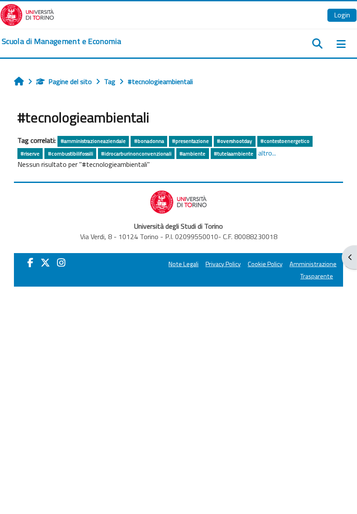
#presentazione (190, 141)
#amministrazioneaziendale (93, 141)
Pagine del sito (70, 81)
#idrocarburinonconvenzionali (136, 153)
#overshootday (234, 141)
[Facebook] (30, 262)
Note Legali (183, 264)
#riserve (30, 153)
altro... (267, 153)
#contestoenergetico (285, 141)
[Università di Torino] (27, 14)
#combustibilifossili (70, 153)
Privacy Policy (223, 264)
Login (342, 15)
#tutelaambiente (233, 153)
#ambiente (192, 153)
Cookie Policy (265, 264)
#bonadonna (149, 141)
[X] (45, 262)
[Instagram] (61, 262)
